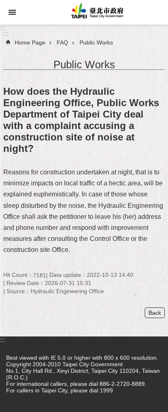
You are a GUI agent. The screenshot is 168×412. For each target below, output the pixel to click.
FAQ (62, 42)
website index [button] (12, 12)
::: (2, 27)
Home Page (30, 42)
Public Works (96, 42)
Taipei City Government (96, 12)
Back (154, 313)
